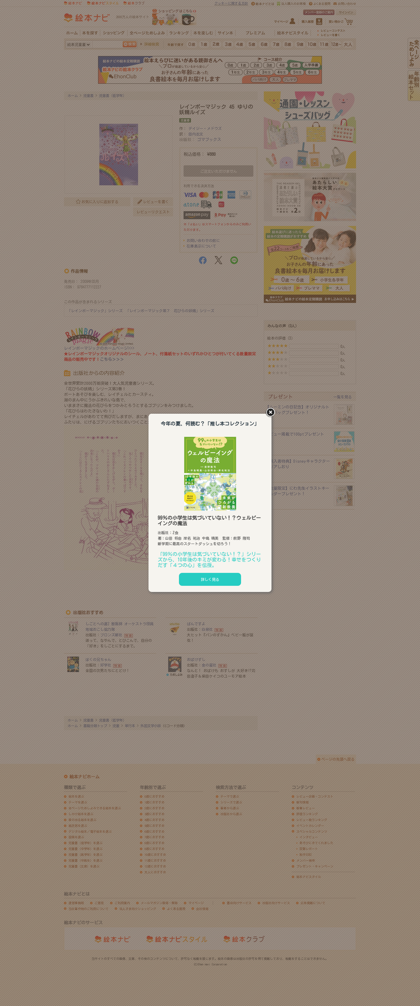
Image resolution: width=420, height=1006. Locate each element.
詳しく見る (210, 579)
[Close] (271, 413)
